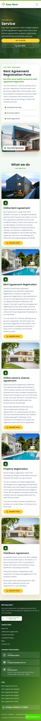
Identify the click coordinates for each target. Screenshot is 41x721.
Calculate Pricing (7, 638)
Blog (2, 641)
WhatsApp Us (34, 717)
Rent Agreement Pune (9, 686)
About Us (4, 629)
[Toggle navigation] (37, 4)
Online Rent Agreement (9, 632)
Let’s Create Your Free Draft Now (12, 618)
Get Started (21, 41)
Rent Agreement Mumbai (10, 689)
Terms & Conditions (7, 714)
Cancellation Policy (22, 714)
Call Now (21, 46)
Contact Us (5, 644)
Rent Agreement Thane (9, 702)
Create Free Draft (7, 635)
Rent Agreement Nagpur (10, 695)
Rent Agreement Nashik (9, 692)
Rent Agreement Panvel (9, 698)
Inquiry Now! (14, 243)
